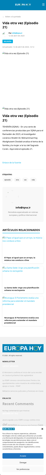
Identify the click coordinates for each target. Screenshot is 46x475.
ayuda (10, 420)
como (16, 420)
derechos (12, 424)
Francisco (34, 425)
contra (32, 420)
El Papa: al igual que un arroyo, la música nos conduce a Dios (19, 258)
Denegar (23, 463)
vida (33, 180)
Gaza (40, 424)
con (21, 419)
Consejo (26, 420)
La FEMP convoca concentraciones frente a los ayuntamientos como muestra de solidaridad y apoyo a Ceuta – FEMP (21, 383)
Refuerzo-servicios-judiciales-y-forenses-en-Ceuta (22, 391)
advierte (5, 420)
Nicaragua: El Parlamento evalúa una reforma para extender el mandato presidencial (21, 320)
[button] (42, 429)
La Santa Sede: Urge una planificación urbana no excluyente (21, 288)
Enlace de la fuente (11, 162)
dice (19, 425)
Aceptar (23, 456)
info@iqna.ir (17, 33)
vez (25, 180)
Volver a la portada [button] (11, 16)
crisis (38, 420)
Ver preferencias (23, 469)
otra (17, 180)
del (4, 424)
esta (29, 425)
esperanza (24, 425)
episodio (7, 180)
